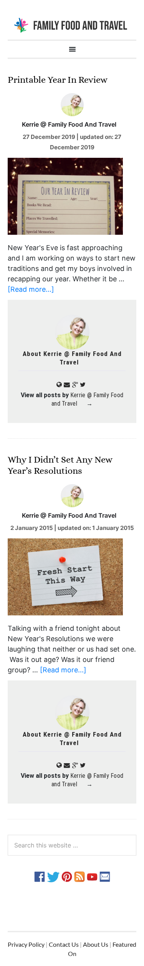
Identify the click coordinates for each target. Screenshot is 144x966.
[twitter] (53, 876)
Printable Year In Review (58, 79)
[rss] (79, 876)
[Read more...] (31, 289)
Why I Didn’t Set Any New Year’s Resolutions (60, 465)
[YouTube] (92, 876)
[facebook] (39, 876)
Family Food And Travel (72, 24)
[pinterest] (66, 876)
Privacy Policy (26, 944)
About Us (95, 944)
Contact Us (64, 944)
